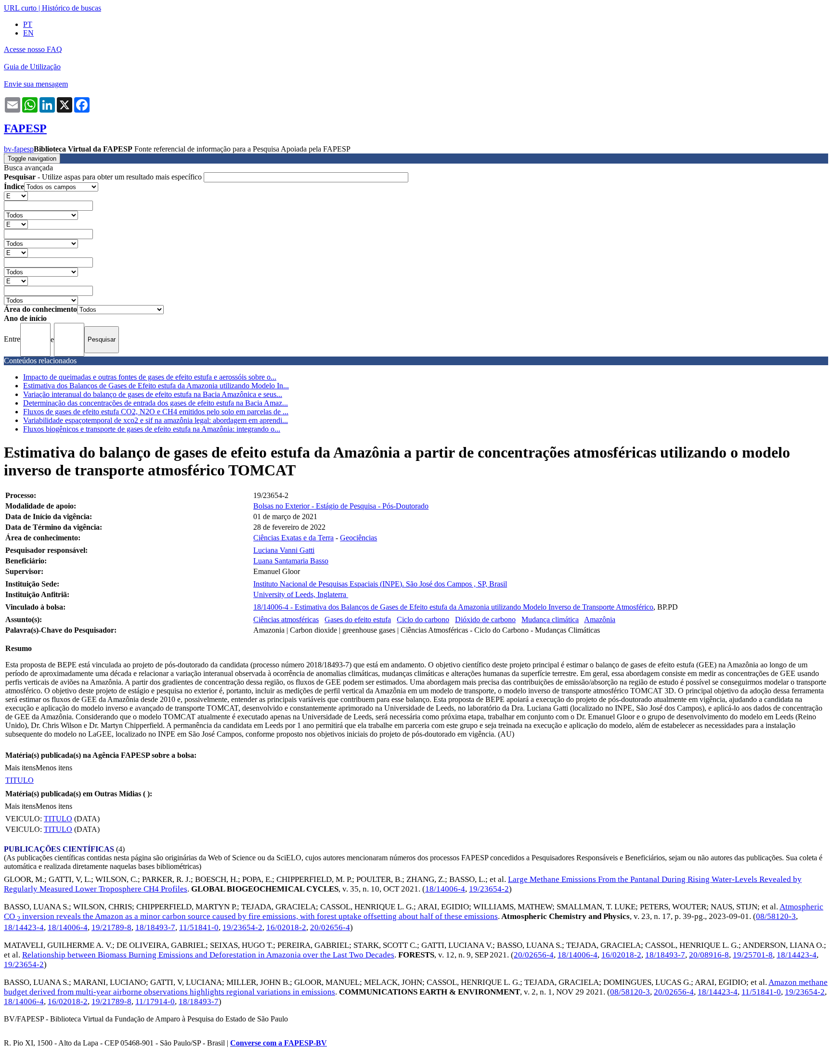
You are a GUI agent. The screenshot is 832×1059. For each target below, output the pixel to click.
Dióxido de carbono (485, 619)
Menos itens (54, 768)
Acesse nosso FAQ (33, 49)
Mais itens (20, 768)
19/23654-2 (489, 888)
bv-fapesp (19, 149)
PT (27, 24)
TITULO (19, 780)
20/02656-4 (330, 927)
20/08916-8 (709, 954)
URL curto (20, 8)
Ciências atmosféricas (286, 619)
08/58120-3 (776, 916)
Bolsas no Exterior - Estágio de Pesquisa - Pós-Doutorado (341, 506)
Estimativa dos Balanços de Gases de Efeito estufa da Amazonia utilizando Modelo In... (156, 386)
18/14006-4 (445, 888)
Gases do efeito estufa (358, 619)
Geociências (358, 538)
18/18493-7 (155, 927)
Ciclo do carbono (423, 619)
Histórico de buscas (71, 8)
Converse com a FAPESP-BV (278, 1043)
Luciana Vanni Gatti (283, 550)
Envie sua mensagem (36, 84)
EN (28, 33)
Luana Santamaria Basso (290, 561)
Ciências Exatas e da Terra (293, 538)
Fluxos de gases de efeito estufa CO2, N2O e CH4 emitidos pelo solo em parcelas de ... (155, 412)
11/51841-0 (199, 927)
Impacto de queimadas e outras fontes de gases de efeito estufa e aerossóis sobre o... (149, 377)
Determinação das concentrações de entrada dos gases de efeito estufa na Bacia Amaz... (155, 403)
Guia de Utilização (32, 67)
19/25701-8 (753, 954)
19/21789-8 (111, 927)
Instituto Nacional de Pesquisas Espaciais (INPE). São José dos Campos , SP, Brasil (380, 584)
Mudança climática (550, 619)
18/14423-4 (24, 927)
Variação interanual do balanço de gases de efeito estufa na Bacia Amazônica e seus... (152, 394)
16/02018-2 (286, 927)
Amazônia (599, 619)
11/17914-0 (155, 1001)
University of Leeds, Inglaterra (300, 594)
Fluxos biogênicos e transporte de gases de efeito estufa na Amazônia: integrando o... (151, 429)
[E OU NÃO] (16, 195)
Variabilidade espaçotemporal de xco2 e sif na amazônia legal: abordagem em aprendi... (155, 420)
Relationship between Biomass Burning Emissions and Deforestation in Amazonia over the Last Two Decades (208, 954)
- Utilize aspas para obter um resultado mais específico (104, 177)
